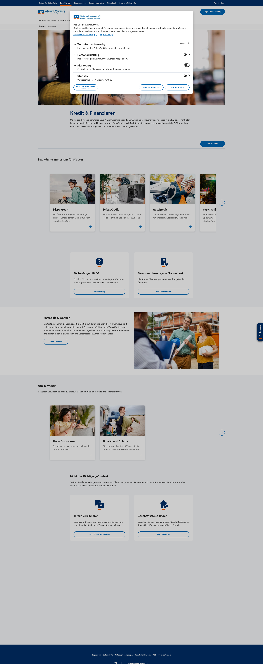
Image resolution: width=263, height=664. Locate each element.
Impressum (105, 34)
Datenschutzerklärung (84, 34)
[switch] (187, 54)
